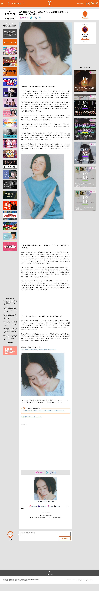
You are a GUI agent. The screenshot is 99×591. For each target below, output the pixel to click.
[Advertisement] (10, 274)
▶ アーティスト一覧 (10, 42)
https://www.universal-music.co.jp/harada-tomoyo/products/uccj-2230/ (38, 349)
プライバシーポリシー (89, 580)
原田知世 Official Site (46, 515)
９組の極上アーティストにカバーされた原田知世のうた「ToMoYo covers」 (43, 410)
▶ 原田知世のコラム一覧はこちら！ (31, 416)
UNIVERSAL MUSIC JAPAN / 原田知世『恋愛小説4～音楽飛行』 (46, 517)
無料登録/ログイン (81, 3)
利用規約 (80, 580)
